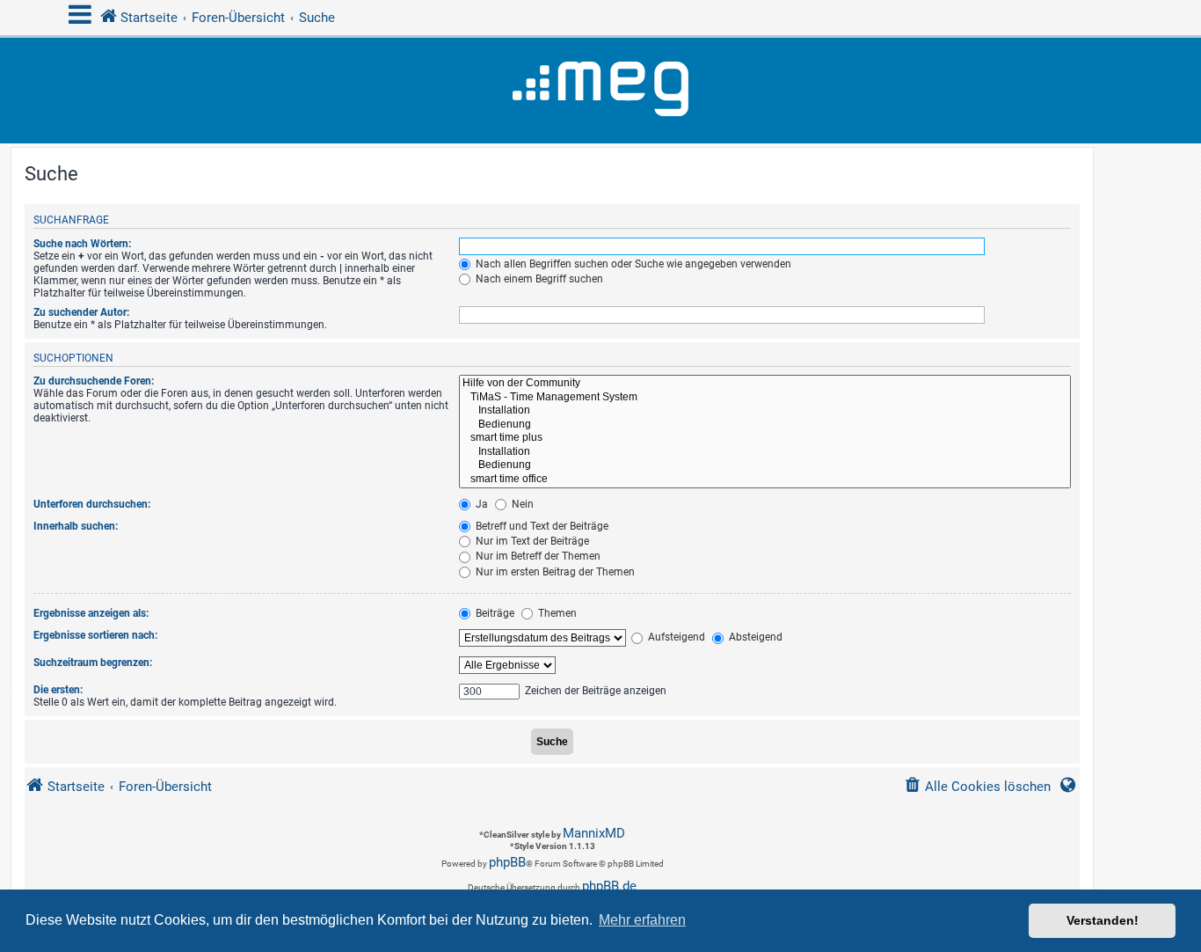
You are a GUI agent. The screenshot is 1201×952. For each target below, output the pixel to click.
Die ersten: (58, 690)
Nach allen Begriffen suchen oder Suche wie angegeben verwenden (632, 264)
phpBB (507, 862)
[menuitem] (977, 787)
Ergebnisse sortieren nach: (95, 635)
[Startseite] (600, 90)
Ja (480, 504)
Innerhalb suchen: (75, 526)
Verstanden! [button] (1102, 920)
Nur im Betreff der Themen (536, 556)
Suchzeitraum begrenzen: (92, 662)
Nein (521, 504)
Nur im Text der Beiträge (531, 541)
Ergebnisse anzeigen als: (91, 613)
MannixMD (594, 833)
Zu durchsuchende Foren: (93, 381)
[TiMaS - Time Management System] (765, 398)
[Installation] (765, 411)
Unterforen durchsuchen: (91, 504)
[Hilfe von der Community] (765, 384)
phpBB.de (609, 886)
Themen (556, 613)
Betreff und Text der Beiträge (540, 526)
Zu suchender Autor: (81, 312)
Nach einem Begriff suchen (538, 279)
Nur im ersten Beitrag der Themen (554, 572)
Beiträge (493, 613)
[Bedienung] (765, 425)
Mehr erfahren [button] (642, 919)
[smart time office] (765, 479)
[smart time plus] (765, 438)
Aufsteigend (675, 637)
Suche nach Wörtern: (82, 244)
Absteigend (754, 637)
